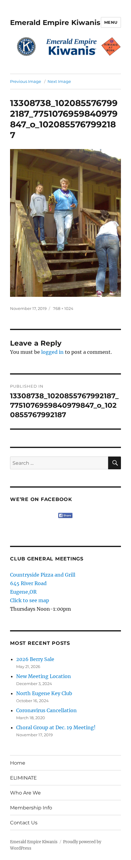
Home (17, 763)
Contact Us (23, 823)
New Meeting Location (43, 676)
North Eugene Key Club (44, 693)
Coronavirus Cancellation (46, 710)
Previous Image (25, 81)
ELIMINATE (23, 778)
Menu (111, 22)
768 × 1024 (63, 308)
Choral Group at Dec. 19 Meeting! (56, 727)
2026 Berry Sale (35, 659)
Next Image (59, 81)
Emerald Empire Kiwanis (55, 22)
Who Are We (25, 793)
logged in (52, 352)
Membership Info (31, 808)
